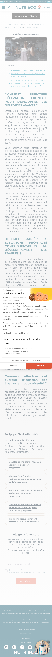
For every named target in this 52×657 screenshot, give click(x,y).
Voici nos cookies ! (12, 354)
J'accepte (39, 365)
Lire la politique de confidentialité (16, 333)
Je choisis (13, 365)
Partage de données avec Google (18, 349)
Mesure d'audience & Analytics (17, 351)
